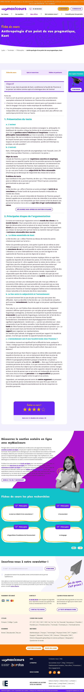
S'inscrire (50, 569)
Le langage (63, 535)
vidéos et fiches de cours (34, 469)
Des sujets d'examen (76, 74)
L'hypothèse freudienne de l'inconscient (21, 535)
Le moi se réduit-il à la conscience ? (21, 514)
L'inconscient (63, 514)
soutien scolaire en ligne (9, 450)
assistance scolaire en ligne (10, 467)
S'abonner (76, 89)
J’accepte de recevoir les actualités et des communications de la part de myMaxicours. (26, 576)
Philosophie (20, 50)
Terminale (10, 50)
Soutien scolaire (34, 648)
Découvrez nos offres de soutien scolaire (34, 209)
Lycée (3, 50)
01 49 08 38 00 (33, 599)
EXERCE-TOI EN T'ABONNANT (13, 480)
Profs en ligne (25, 463)
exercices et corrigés (17, 465)
